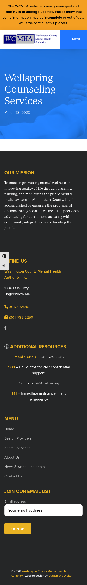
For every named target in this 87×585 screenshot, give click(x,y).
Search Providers (18, 438)
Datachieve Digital (60, 575)
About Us (11, 457)
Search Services (17, 447)
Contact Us (13, 476)
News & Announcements (24, 466)
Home (9, 429)
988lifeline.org (47, 383)
